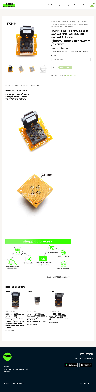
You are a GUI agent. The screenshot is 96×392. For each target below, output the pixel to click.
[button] (44, 23)
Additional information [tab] (22, 86)
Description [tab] (9, 86)
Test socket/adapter (62, 21)
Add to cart (65, 67)
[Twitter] (88, 383)
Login (68, 5)
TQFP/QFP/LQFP (74, 21)
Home (42, 5)
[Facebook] (85, 383)
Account (77, 5)
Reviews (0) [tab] (35, 86)
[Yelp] (81, 383)
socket (53, 55)
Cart (84, 5)
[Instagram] (92, 383)
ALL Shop (51, 5)
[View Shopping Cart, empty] (92, 5)
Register (60, 5)
